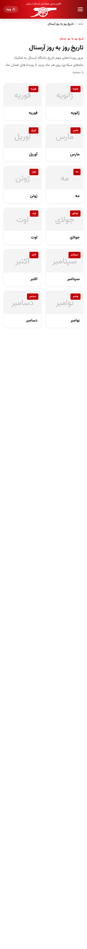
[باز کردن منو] (80, 9)
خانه (80, 24)
